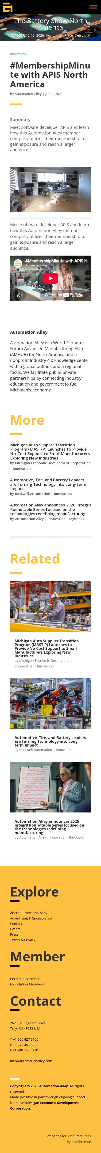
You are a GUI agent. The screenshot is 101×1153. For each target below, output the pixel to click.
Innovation (18, 54)
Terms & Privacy (22, 940)
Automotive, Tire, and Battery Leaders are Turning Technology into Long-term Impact (48, 484)
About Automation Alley (28, 913)
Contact (16, 923)
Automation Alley (28, 94)
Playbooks (75, 519)
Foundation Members (27, 984)
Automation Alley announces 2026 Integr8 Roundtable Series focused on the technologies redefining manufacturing (50, 509)
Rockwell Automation (32, 493)
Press (14, 934)
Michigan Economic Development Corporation (53, 463)
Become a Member (25, 979)
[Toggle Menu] (93, 7)
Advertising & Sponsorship (31, 918)
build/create (81, 1141)
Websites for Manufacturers (69, 1136)
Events (15, 929)
